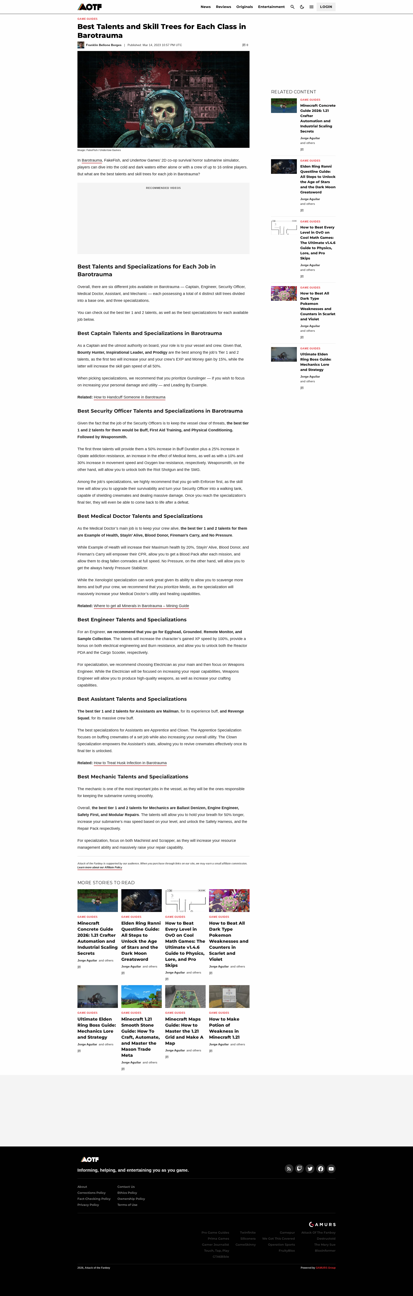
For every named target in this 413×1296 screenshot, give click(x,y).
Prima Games (218, 1238)
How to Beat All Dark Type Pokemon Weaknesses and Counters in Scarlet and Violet (228, 941)
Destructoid (326, 1238)
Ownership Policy (131, 1199)
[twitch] (299, 1168)
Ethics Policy (127, 1193)
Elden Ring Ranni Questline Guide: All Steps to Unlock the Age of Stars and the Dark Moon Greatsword (141, 941)
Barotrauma (92, 160)
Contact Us (126, 1187)
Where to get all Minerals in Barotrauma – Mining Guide (141, 606)
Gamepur (287, 1232)
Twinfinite (248, 1232)
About (82, 1187)
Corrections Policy (91, 1193)
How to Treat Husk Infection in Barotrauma (130, 763)
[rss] (289, 1168)
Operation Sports (281, 1245)
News (206, 7)
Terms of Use (127, 1205)
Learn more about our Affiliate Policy (99, 867)
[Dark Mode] (302, 7)
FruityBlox (287, 1251)
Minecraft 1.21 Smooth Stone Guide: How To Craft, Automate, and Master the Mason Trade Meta (140, 1037)
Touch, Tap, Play (216, 1251)
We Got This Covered (278, 1238)
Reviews (223, 7)
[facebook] (320, 1168)
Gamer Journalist (215, 1245)
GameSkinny (246, 1245)
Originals (244, 7)
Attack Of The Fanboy (318, 1232)
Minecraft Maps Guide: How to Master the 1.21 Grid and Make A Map (184, 1031)
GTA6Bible (221, 1257)
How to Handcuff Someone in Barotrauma (129, 397)
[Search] (292, 7)
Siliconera (248, 1238)
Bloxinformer (325, 1251)
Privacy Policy (88, 1205)
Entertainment (271, 7)
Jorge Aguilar (87, 960)
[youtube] (331, 1168)
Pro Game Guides (215, 1232)
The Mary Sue (325, 1245)
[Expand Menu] (311, 7)
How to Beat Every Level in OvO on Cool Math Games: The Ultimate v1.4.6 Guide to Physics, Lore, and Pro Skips (317, 242)
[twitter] (309, 1168)
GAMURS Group (326, 1267)
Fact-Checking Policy (94, 1199)
